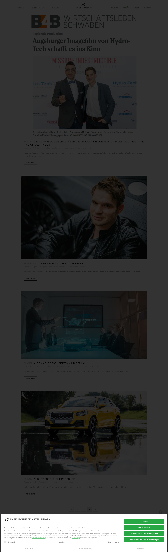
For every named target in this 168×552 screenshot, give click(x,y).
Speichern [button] (144, 522)
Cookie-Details (28, 549)
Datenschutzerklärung (39, 538)
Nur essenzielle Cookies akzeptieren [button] (144, 534)
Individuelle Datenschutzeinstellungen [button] (144, 540)
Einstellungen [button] (76, 538)
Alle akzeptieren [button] (144, 528)
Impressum (140, 549)
